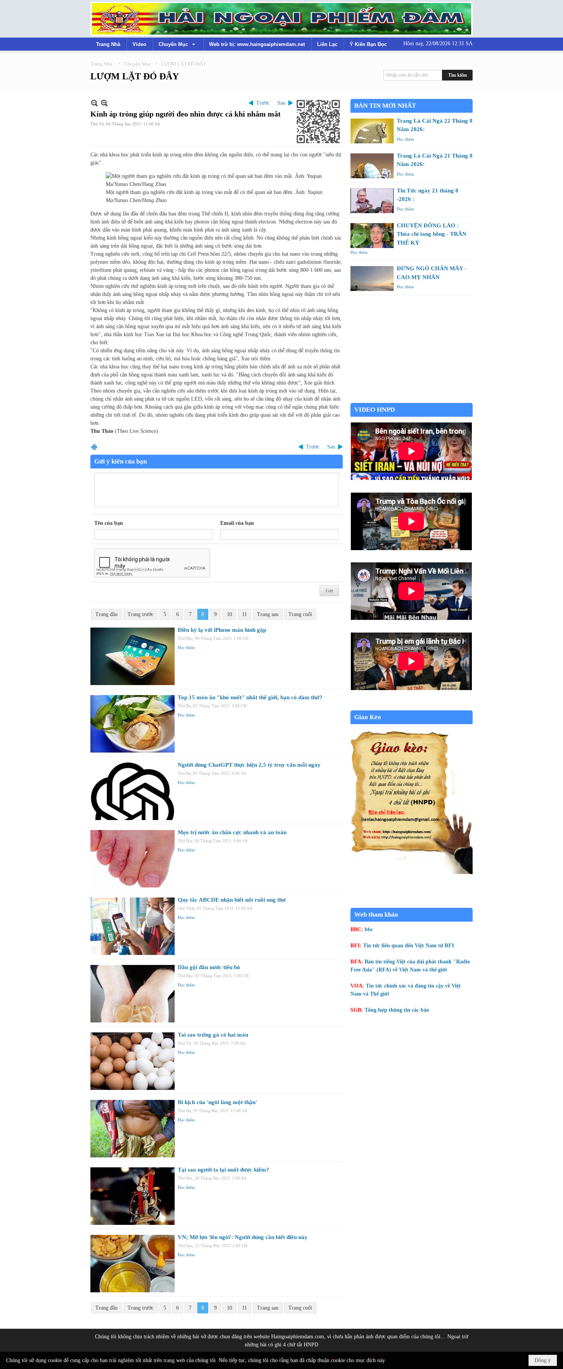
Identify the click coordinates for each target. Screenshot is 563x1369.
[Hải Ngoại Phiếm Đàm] (281, 19)
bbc (369, 929)
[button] (177, 44)
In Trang (94, 447)
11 (244, 614)
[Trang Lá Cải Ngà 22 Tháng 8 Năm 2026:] (372, 130)
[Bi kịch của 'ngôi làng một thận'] (132, 1128)
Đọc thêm (186, 647)
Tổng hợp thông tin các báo (397, 1010)
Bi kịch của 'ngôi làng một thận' (217, 1102)
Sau (281, 103)
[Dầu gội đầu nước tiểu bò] (132, 993)
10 (229, 614)
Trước (263, 103)
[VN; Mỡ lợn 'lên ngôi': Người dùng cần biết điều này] (132, 1263)
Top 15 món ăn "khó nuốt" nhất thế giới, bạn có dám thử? (250, 697)
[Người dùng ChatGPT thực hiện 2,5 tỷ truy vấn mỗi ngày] (132, 791)
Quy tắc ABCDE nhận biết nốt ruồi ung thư (232, 900)
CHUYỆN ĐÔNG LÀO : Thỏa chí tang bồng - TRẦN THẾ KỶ (431, 234)
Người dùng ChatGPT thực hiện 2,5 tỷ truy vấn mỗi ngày (249, 765)
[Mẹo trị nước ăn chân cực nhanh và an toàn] (132, 858)
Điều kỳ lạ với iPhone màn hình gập (222, 630)
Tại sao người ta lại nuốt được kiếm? (223, 1170)
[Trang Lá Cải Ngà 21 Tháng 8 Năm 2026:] (372, 165)
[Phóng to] (104, 103)
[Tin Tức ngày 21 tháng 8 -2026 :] (372, 200)
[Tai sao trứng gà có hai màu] (132, 1061)
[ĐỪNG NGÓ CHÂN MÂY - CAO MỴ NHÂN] (372, 278)
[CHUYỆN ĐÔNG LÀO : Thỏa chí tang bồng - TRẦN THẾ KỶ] (372, 235)
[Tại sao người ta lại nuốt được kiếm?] (132, 1196)
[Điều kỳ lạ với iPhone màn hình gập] (132, 656)
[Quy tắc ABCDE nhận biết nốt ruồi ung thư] (132, 926)
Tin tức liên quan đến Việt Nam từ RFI (408, 945)
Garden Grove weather (411, 399)
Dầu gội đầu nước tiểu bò (209, 967)
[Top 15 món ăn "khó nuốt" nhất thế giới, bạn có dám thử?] (132, 724)
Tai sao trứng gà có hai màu (213, 1035)
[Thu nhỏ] (94, 103)
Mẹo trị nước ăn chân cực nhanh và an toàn (232, 832)
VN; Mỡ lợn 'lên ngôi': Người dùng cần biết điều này (243, 1237)
